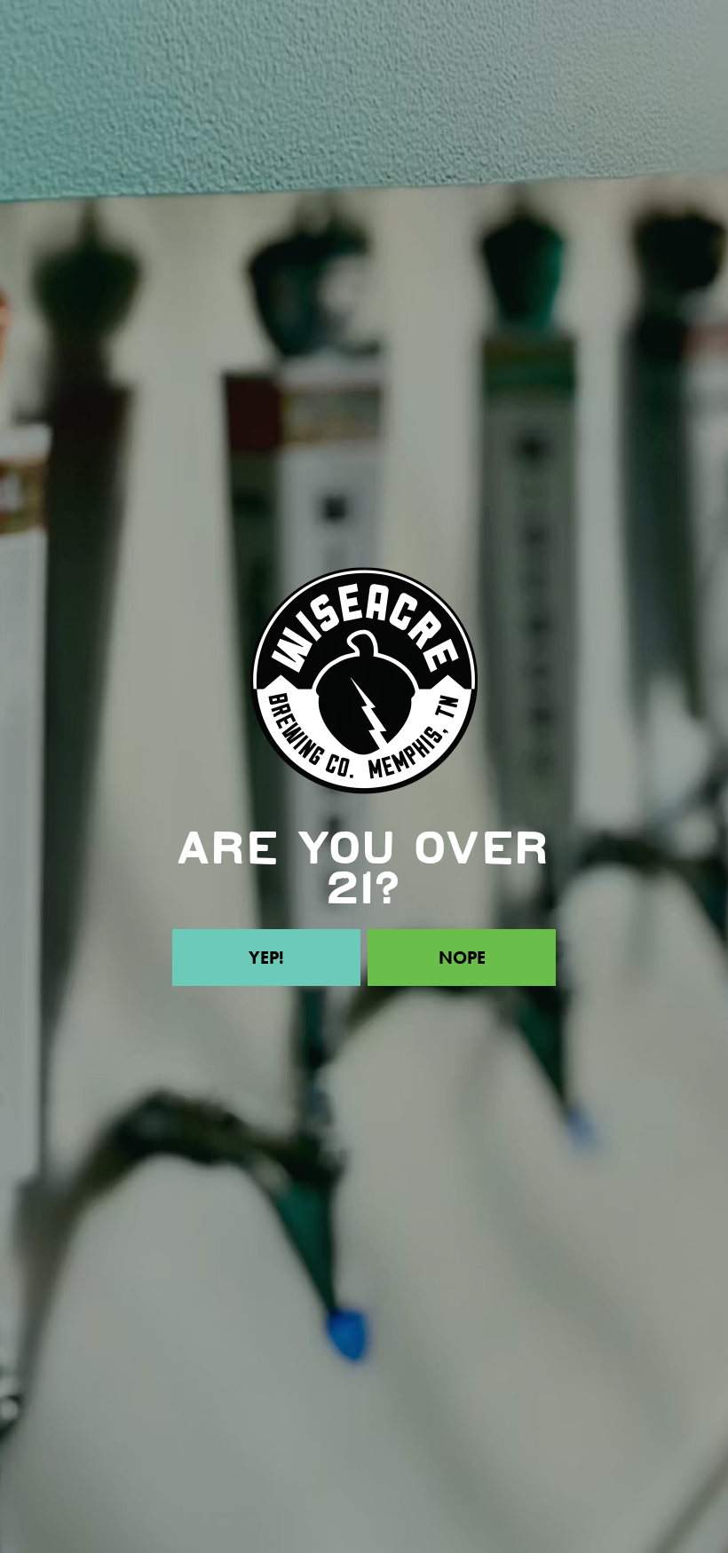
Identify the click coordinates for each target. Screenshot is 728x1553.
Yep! (266, 957)
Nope (462, 957)
